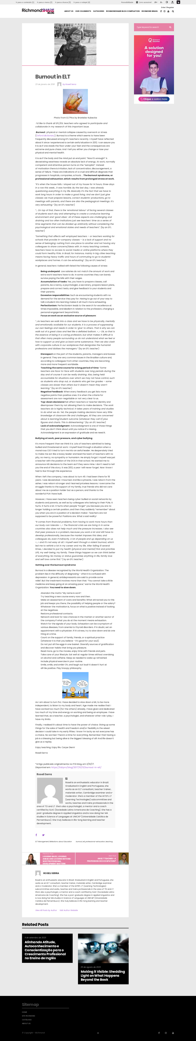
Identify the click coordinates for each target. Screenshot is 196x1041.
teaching (109, 841)
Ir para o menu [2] (44, 2)
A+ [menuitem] (155, 2)
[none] (166, 2)
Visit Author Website (69, 910)
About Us (26, 1023)
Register (170, 7)
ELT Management (42, 841)
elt (84, 841)
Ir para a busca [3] (63, 2)
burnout (79, 841)
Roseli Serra (44, 774)
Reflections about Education (60, 841)
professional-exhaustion (95, 841)
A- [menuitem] (161, 2)
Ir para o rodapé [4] (82, 2)
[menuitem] (44, 2)
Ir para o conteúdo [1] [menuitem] (25, 2)
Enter (163, 7)
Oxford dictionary (45, 135)
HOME (24, 1012)
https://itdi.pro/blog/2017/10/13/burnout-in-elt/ (76, 767)
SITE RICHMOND (28, 1016)
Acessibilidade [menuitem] (127, 2)
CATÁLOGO (27, 1020)
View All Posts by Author (46, 910)
